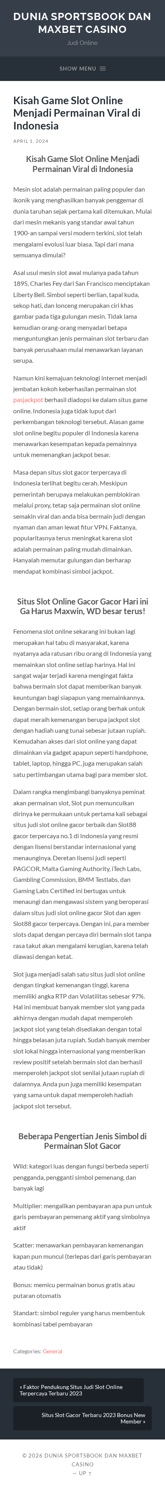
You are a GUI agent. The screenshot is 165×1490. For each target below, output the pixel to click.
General (52, 1351)
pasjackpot (28, 399)
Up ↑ (86, 1473)
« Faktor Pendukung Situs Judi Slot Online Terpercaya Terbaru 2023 (71, 1390)
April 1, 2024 (30, 141)
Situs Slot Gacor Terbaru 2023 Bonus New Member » (93, 1418)
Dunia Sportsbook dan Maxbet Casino (82, 22)
